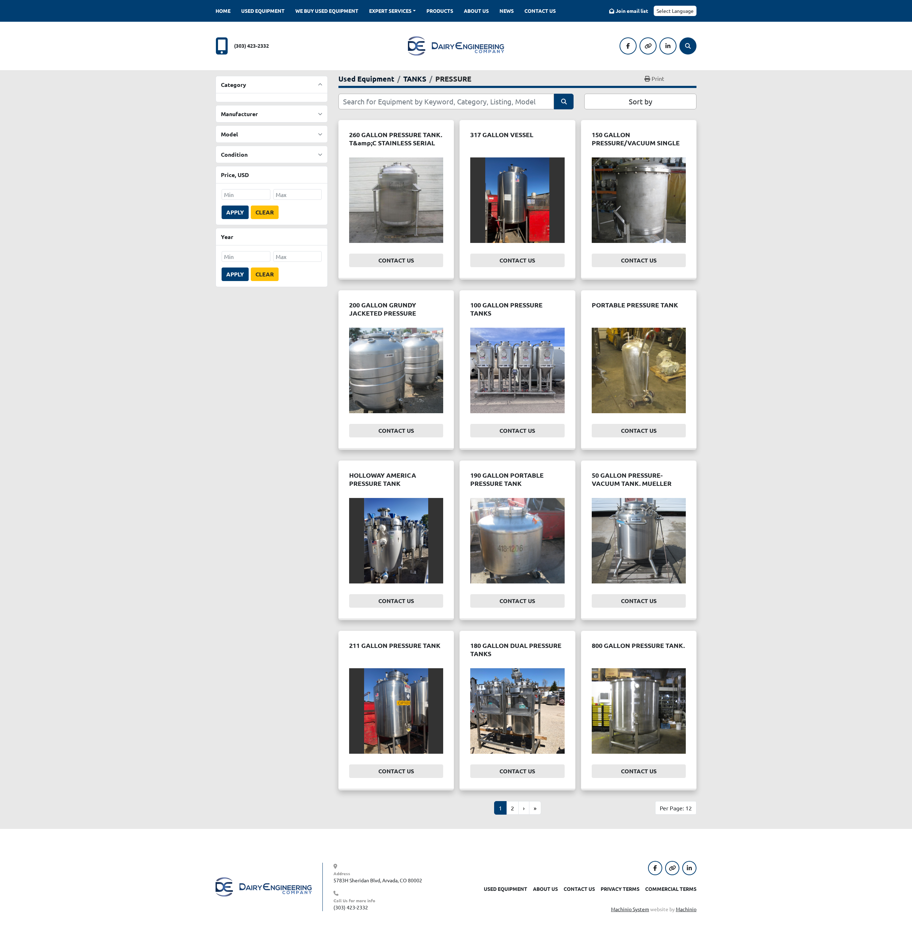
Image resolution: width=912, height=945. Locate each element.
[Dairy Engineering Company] (264, 886)
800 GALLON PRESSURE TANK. (638, 645)
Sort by (640, 101)
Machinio (686, 909)
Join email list (632, 10)
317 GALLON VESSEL (501, 134)
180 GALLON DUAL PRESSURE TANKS (515, 649)
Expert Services (390, 10)
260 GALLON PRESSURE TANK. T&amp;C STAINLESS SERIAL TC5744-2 (395, 142)
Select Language (675, 10)
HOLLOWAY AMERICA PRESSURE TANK (382, 479)
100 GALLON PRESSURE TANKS (506, 309)
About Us (476, 10)
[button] (392, 11)
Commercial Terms (670, 889)
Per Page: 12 (676, 807)
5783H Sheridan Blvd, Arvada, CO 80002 (377, 880)
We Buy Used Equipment (326, 10)
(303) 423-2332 (251, 45)
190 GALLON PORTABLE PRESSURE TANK (507, 479)
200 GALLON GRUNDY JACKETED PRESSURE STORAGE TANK (382, 313)
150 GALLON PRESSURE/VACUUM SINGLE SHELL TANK (636, 142)
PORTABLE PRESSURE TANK (635, 305)
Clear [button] (264, 212)
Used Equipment (263, 10)
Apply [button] (235, 212)
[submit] (564, 101)
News (506, 10)
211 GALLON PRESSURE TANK (394, 645)
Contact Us (540, 10)
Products (439, 10)
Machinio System (630, 909)
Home (223, 10)
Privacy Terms (620, 889)
